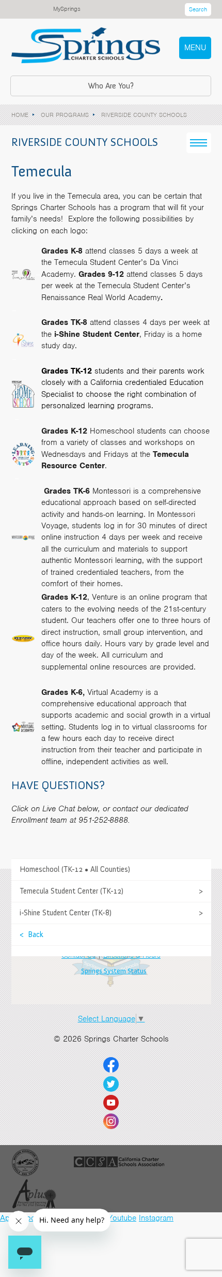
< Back (31, 934)
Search (198, 9)
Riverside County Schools (144, 115)
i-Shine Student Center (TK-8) (66, 912)
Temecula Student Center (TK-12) (71, 891)
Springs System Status (114, 971)
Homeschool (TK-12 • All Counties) (75, 869)
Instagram (156, 1218)
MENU (195, 47)
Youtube (122, 1218)
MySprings (67, 9)
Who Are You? (111, 86)
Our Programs (65, 115)
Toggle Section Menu (198, 142)
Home (19, 115)
